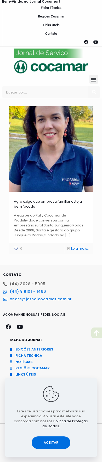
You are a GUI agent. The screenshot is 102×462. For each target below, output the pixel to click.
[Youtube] (96, 42)
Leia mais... (80, 248)
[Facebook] (86, 42)
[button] (93, 79)
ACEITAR (51, 442)
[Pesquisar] (94, 92)
